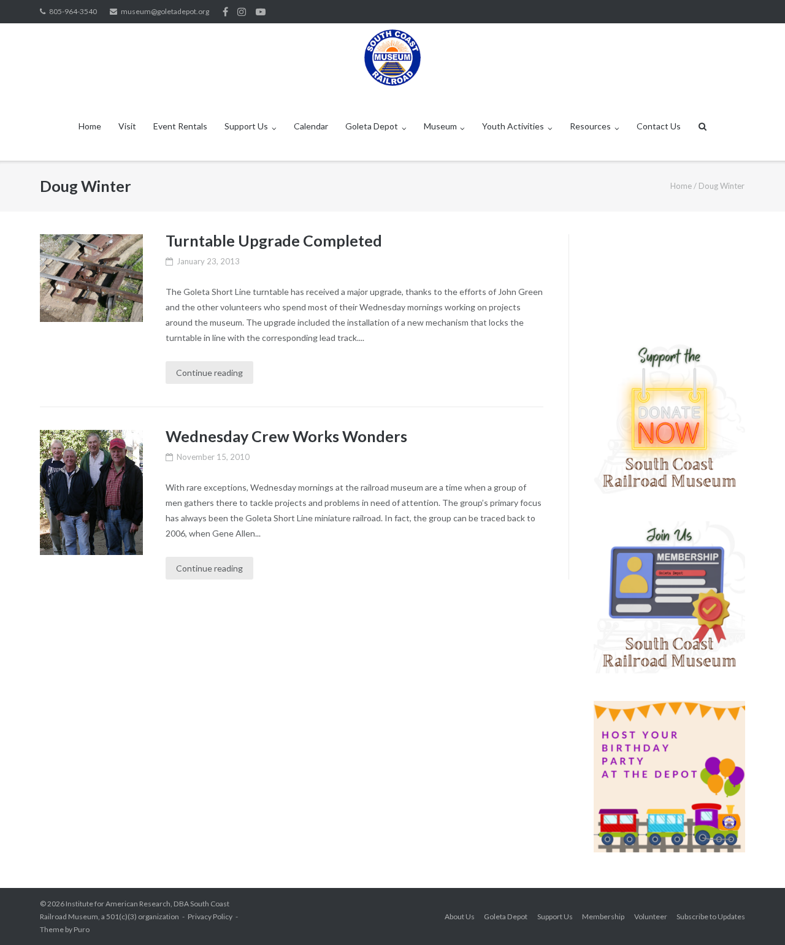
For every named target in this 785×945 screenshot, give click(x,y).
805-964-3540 (73, 11)
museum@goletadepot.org (165, 11)
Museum (440, 126)
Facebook (225, 11)
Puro (82, 929)
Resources (590, 126)
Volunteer (650, 916)
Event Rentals (180, 126)
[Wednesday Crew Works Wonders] (91, 492)
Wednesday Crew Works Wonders (286, 436)
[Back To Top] (755, 915)
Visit (127, 126)
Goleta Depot (371, 126)
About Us (460, 916)
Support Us (246, 126)
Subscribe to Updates (710, 916)
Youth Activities (513, 126)
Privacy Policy (210, 916)
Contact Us (659, 126)
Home (89, 126)
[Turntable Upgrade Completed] (91, 278)
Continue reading (209, 372)
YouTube (261, 11)
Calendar (311, 126)
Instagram (241, 11)
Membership (603, 916)
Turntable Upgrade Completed (274, 240)
